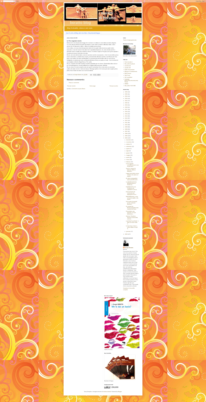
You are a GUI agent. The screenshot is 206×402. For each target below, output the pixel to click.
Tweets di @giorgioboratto (129, 40)
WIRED (126, 83)
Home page (93, 86)
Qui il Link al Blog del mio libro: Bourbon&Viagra (83, 33)
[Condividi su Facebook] (98, 75)
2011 (126, 122)
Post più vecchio (114, 86)
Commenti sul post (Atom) (78, 88)
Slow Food (127, 75)
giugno (128, 153)
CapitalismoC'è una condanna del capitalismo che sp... (132, 188)
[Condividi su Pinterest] (100, 75)
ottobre (128, 144)
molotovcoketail (107, 391)
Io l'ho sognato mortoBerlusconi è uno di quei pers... (132, 165)
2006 (126, 133)
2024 (126, 96)
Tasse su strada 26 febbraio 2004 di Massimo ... (131, 170)
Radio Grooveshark (129, 69)
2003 (126, 234)
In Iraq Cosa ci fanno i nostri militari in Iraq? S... (132, 227)
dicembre (128, 139)
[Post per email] (91, 74)
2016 (126, 111)
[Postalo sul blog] (95, 75)
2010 (126, 124)
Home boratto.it (128, 62)
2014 (126, 116)
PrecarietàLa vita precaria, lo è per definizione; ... (131, 213)
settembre (129, 146)
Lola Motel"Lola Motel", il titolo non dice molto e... (132, 222)
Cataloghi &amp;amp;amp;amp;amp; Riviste (131, 81)
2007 (126, 131)
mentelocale (128, 65)
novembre (129, 142)
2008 (126, 129)
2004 (126, 138)
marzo (128, 159)
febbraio (128, 161)
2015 (126, 113)
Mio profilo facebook (130, 63)
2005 (126, 135)
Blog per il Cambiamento (131, 71)
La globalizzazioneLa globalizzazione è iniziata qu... (131, 183)
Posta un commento (74, 82)
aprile (127, 157)
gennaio (128, 231)
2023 (126, 98)
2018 (126, 107)
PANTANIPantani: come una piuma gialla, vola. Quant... (132, 198)
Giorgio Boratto (129, 247)
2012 (126, 120)
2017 (126, 109)
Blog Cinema (128, 73)
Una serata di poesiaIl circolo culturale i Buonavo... (131, 203)
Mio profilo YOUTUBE (130, 85)
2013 (126, 118)
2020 (126, 102)
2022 (126, 100)
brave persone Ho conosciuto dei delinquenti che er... (131, 193)
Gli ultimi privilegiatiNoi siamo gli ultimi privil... (132, 179)
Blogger (120, 391)
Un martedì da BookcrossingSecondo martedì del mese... (132, 208)
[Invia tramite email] (93, 75)
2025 (126, 94)
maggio (128, 155)
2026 (126, 92)
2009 (126, 127)
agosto (128, 148)
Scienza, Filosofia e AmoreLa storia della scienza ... (132, 217)
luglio (127, 150)
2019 (126, 105)
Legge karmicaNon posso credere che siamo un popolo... (132, 175)
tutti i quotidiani (128, 77)
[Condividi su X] (97, 75)
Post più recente (71, 86)
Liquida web (128, 67)
